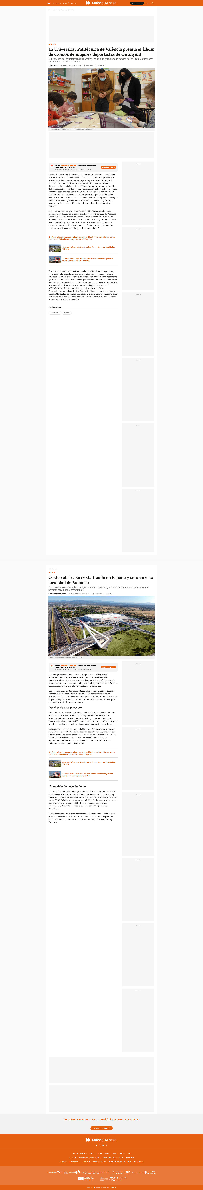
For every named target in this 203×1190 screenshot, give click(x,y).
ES (75, 3)
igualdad (66, 313)
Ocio (129, 1153)
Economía (99, 1153)
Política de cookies (115, 1162)
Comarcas (56, 10)
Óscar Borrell (55, 313)
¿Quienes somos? (74, 1162)
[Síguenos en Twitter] (63, 3)
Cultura (115, 1153)
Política (91, 1153)
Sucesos (122, 1153)
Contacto (63, 1162)
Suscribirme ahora (102, 1128)
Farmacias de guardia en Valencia (89, 1157)
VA (72, 3)
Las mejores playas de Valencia (113, 1157)
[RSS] (68, 3)
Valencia (51, 572)
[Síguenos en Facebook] (60, 3)
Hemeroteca (130, 1157)
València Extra (52, 65)
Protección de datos (99, 1162)
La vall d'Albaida (64, 10)
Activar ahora (107, 167)
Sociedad (107, 1153)
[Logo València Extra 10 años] (101, 1142)
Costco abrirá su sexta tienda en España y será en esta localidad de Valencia (88, 248)
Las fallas (72, 1157)
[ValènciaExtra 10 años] (101, 3)
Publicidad (127, 1162)
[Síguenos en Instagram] (65, 3)
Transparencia (138, 1162)
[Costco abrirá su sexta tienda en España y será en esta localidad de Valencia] (55, 248)
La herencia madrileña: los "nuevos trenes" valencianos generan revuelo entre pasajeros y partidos (87, 259)
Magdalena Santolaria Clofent (57, 594)
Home (50, 10)
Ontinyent (52, 44)
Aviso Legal (86, 1162)
